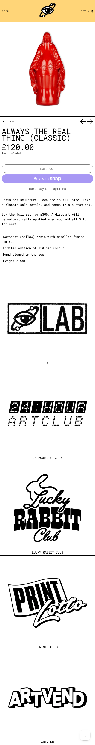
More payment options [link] (47, 188)
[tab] (3, 121)
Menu (5, 11)
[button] (86, 11)
